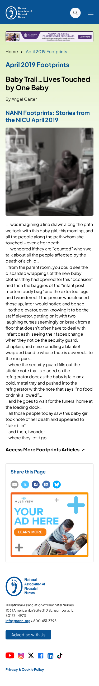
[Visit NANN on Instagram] (21, 656)
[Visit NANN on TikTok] (60, 656)
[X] (25, 484)
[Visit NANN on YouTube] (10, 656)
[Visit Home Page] (19, 12)
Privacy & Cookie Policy (25, 669)
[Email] (14, 484)
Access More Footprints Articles (43, 449)
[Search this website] (75, 13)
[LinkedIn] (46, 484)
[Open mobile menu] (90, 13)
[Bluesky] (57, 484)
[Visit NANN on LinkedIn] (51, 656)
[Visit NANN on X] (31, 656)
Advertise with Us (28, 634)
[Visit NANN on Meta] (40, 656)
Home (12, 51)
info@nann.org (18, 621)
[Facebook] (36, 484)
